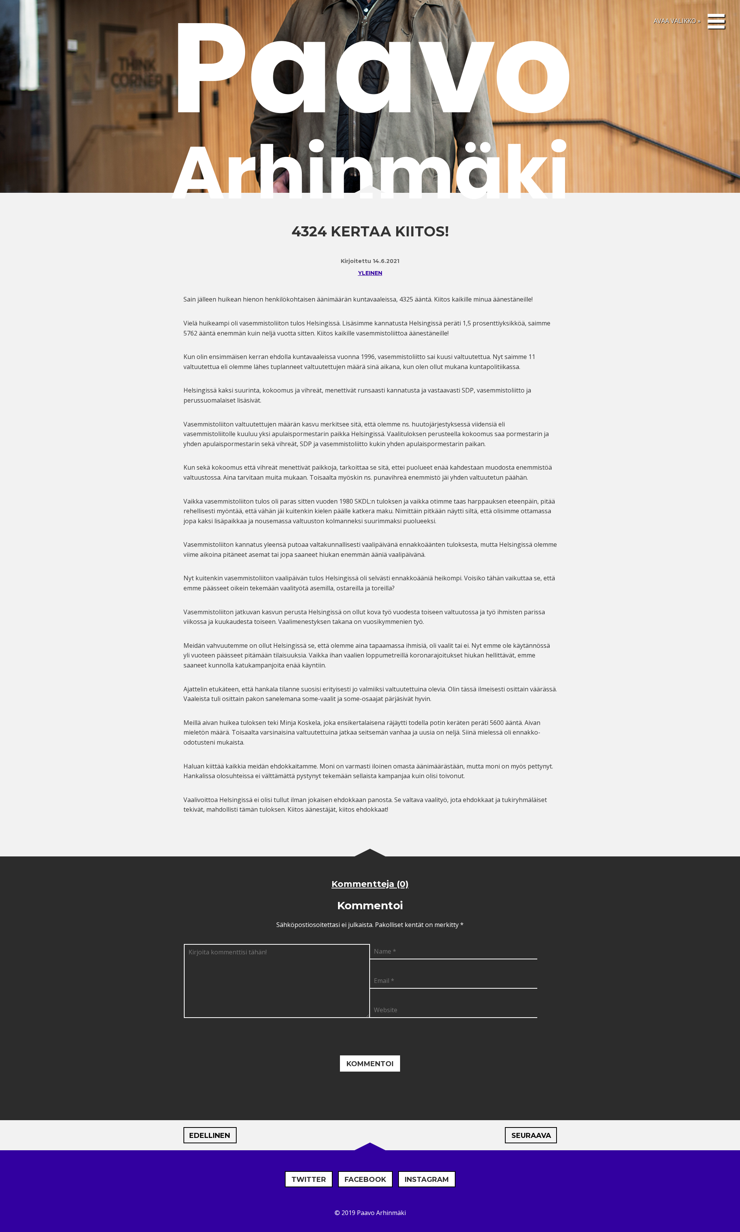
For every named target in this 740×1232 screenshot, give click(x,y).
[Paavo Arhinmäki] (370, 113)
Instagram (427, 1179)
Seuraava (531, 1135)
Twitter (308, 1179)
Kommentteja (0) (370, 884)
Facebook (365, 1179)
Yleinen (370, 273)
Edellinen (209, 1135)
